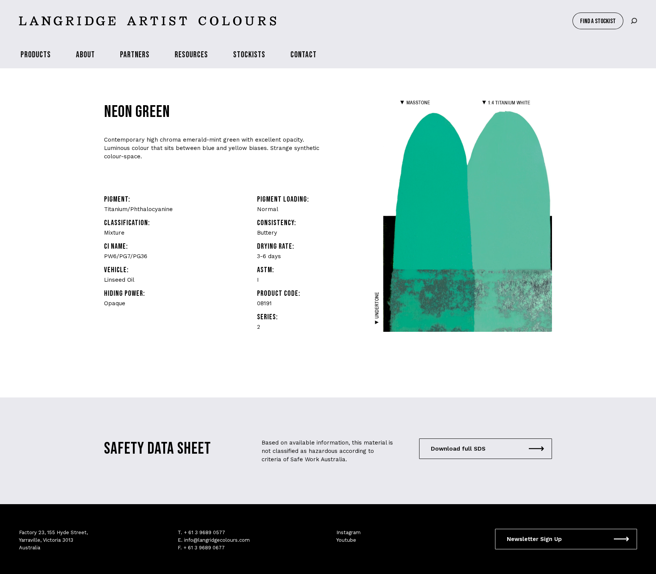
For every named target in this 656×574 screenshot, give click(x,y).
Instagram (348, 532)
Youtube (346, 540)
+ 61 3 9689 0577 (204, 532)
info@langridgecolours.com (217, 540)
